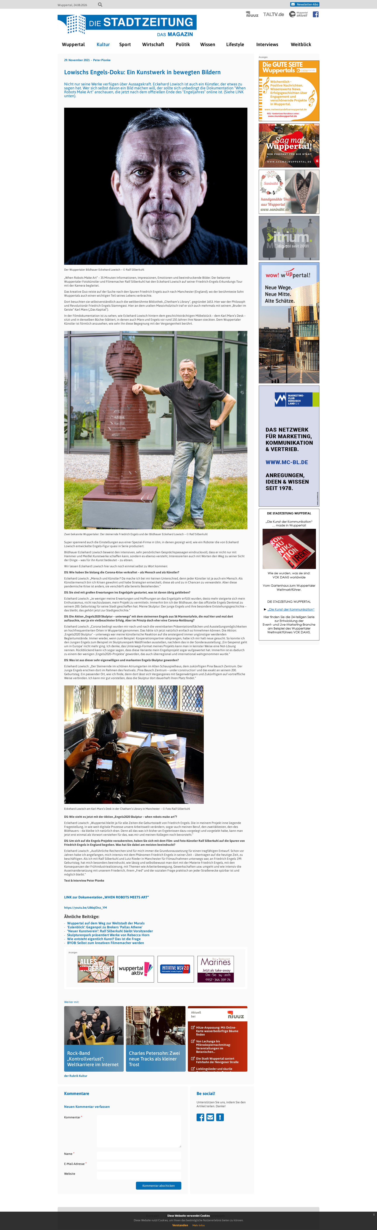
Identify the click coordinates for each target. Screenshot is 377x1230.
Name (69, 1154)
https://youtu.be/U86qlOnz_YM (85, 907)
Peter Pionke (102, 60)
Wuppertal (73, 44)
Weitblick (301, 44)
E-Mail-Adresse (75, 1164)
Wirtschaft (153, 44)
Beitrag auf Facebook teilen (200, 1117)
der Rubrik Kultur (75, 1076)
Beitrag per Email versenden (210, 1117)
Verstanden (180, 1225)
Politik (183, 44)
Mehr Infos (198, 1225)
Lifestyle (235, 44)
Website (69, 1173)
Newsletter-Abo (307, 4)
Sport (125, 44)
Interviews (267, 44)
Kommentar (73, 1117)
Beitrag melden (220, 1117)
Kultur (103, 44)
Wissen (207, 44)
